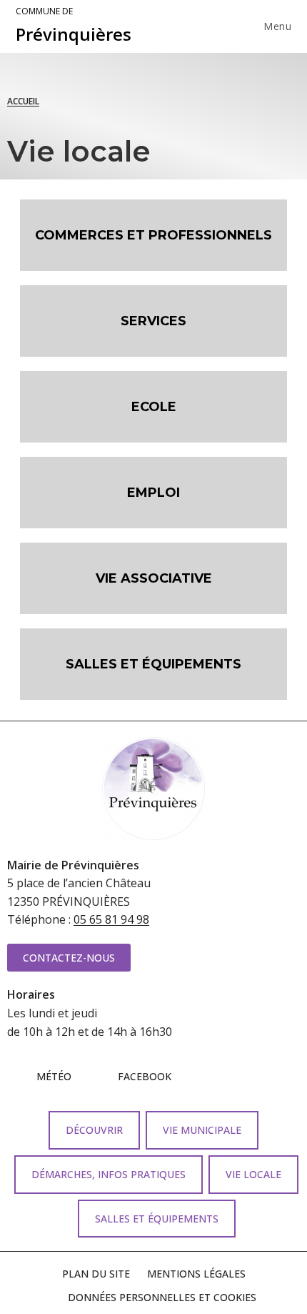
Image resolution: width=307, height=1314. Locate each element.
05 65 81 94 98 (111, 919)
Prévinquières (73, 25)
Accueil (23, 101)
